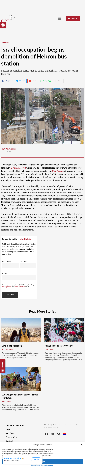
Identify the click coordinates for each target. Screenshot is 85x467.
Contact (9, 441)
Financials (11, 437)
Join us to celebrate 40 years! (59, 345)
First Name (6, 261)
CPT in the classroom (12, 345)
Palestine (5, 42)
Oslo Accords (58, 171)
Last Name (24, 261)
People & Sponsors (15, 425)
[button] (82, 445)
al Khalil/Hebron (18, 168)
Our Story (10, 433)
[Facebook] (46, 434)
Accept (42, 461)
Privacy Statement (47, 465)
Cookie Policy (35, 465)
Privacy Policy (6, 287)
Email (4, 273)
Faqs (8, 429)
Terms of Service (19, 287)
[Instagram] (52, 434)
